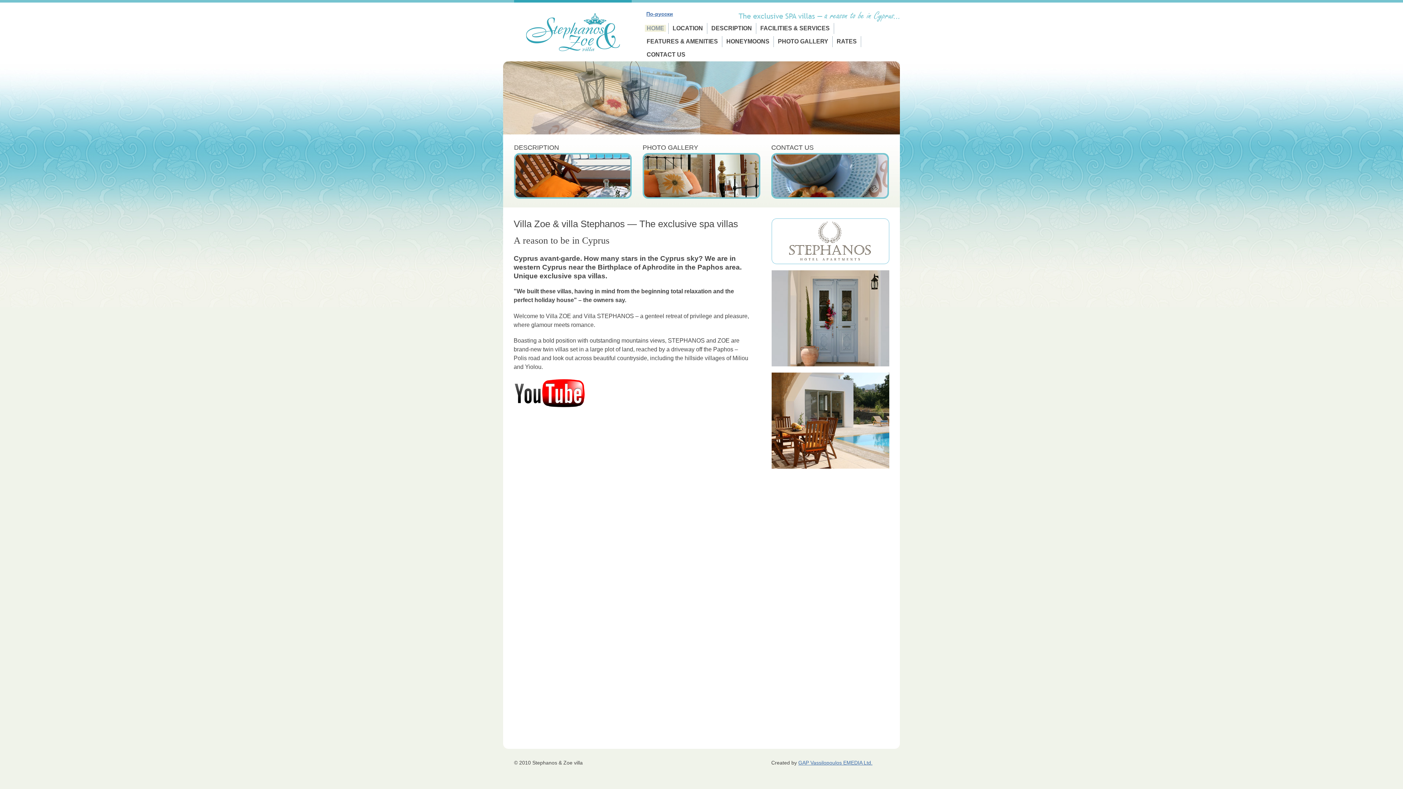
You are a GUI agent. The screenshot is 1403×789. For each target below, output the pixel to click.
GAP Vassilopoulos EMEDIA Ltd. (835, 763)
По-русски (659, 14)
